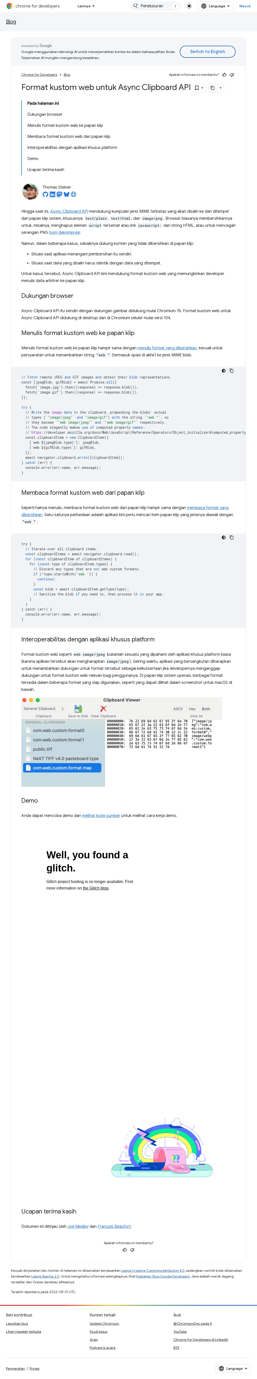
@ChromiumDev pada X (192, 1323)
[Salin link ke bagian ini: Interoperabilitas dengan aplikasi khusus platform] (160, 640)
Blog (11, 22)
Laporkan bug (17, 1323)
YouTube (180, 1331)
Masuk (245, 6)
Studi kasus (98, 1331)
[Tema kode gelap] (224, 371)
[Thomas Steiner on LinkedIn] (52, 196)
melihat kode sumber (101, 815)
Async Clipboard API (69, 211)
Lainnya (84, 6)
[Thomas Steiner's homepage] (73, 196)
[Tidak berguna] (232, 75)
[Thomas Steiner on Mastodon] (59, 196)
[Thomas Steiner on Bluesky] (66, 196)
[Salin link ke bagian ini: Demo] (43, 801)
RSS (176, 1347)
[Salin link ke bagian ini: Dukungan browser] (79, 296)
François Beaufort (114, 1226)
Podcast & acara (102, 1347)
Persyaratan (15, 1368)
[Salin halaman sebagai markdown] (212, 88)
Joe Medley (78, 1226)
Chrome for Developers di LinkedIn (200, 1339)
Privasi (34, 1368)
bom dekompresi (64, 232)
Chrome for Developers (39, 75)
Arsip (94, 1339)
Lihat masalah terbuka (23, 1331)
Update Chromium (104, 1323)
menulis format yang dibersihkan (167, 348)
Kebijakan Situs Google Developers (163, 1276)
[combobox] (156, 6)
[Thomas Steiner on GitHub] (45, 196)
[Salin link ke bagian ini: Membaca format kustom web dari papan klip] (150, 493)
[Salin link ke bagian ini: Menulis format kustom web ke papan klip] (140, 333)
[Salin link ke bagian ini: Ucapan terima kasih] (81, 1212)
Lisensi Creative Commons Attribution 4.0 (152, 1270)
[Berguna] (224, 75)
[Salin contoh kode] (232, 371)
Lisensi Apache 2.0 (45, 1276)
